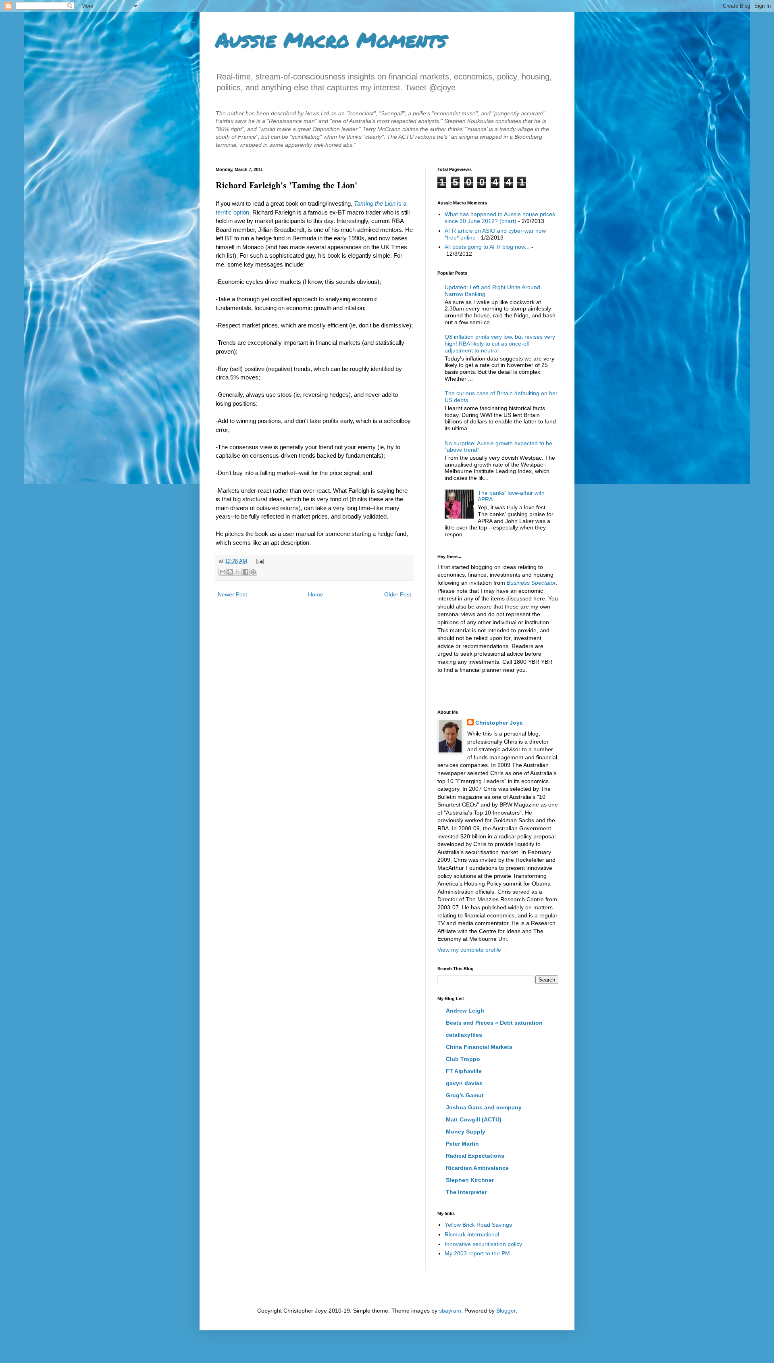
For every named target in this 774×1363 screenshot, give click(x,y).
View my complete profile (469, 949)
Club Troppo (463, 1059)
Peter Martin (462, 1143)
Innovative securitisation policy (483, 1244)
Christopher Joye (499, 722)
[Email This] (222, 572)
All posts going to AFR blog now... (487, 247)
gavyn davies (464, 1083)
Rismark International (472, 1234)
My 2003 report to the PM (477, 1253)
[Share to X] (238, 572)
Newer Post (232, 594)
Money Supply (465, 1131)
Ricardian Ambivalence (477, 1168)
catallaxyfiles (464, 1035)
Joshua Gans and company (484, 1107)
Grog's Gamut (465, 1095)
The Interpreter (466, 1192)
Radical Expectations (475, 1156)
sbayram (450, 1310)
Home (315, 594)
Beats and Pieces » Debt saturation (494, 1022)
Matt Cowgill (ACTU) (473, 1119)
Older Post (397, 594)
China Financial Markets (479, 1047)
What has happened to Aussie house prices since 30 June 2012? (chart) (500, 217)
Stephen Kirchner (470, 1180)
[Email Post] (259, 561)
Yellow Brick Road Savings (478, 1224)
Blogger (506, 1310)
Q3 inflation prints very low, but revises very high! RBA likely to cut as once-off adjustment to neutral (500, 343)
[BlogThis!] (230, 572)
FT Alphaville (464, 1071)
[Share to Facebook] (245, 572)
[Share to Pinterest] (253, 572)
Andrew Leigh (465, 1010)
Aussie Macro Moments (331, 39)
